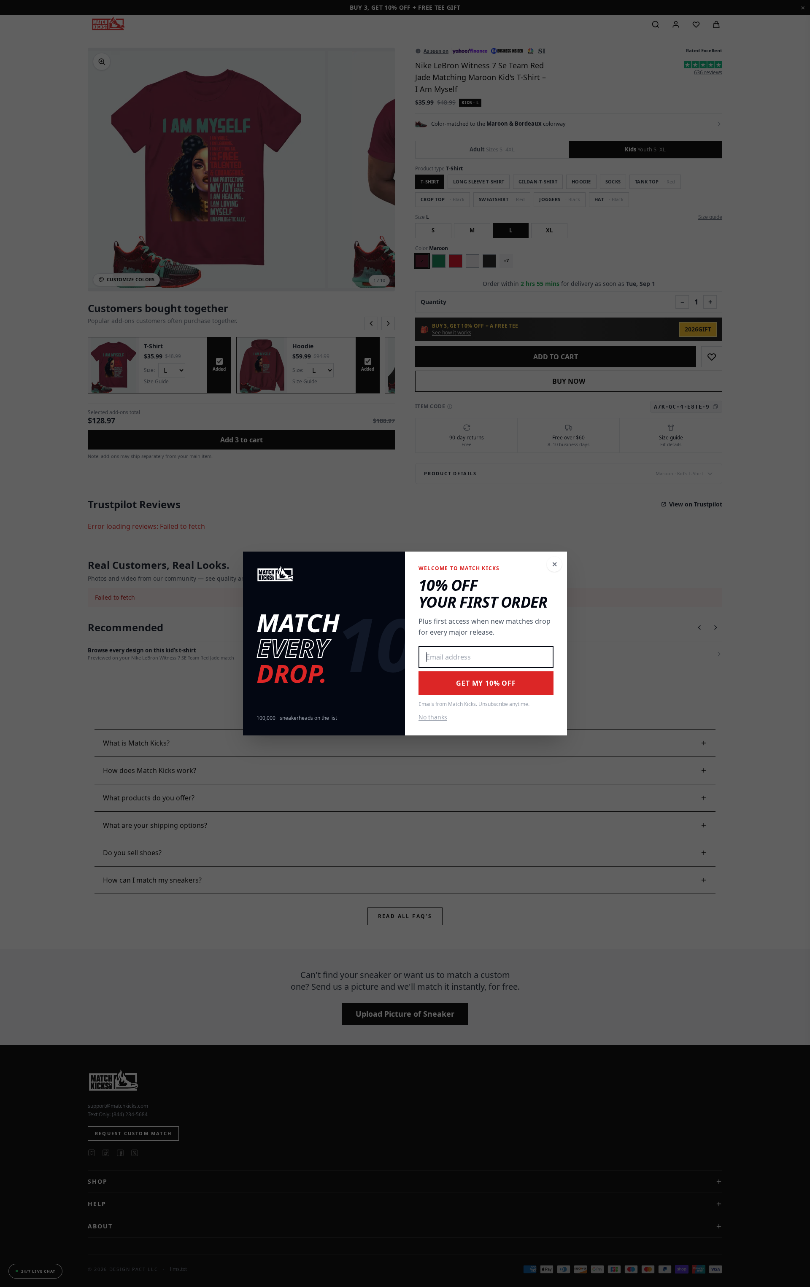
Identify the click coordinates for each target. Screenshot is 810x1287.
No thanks (432, 717)
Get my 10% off (486, 683)
